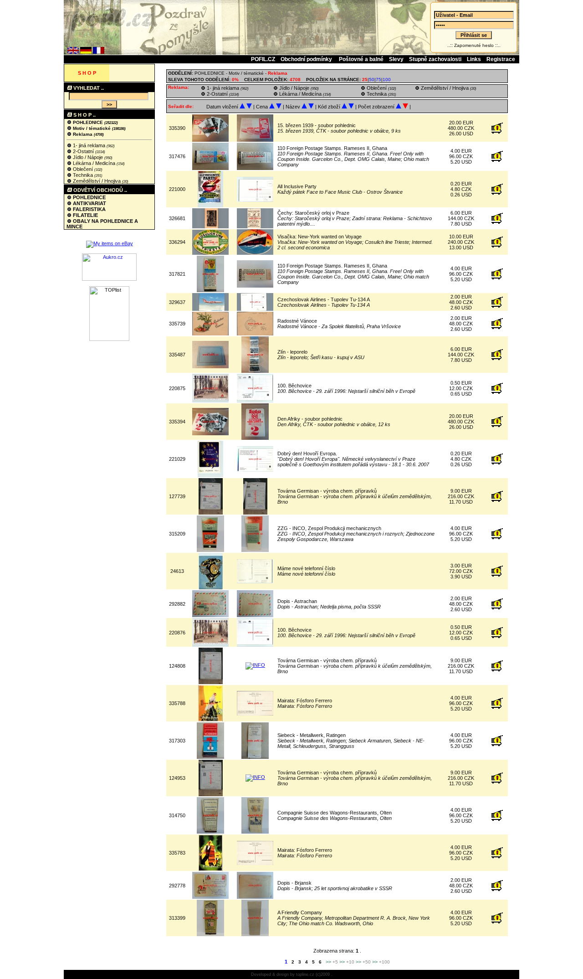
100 (387, 79)
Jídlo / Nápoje (88, 157)
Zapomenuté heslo (474, 45)
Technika (83, 175)
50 (371, 79)
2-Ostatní (83, 151)
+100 (384, 961)
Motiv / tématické (92, 128)
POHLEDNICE (88, 122)
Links (474, 59)
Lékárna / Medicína (94, 163)
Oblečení (83, 169)
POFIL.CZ (263, 59)
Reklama (82, 134)
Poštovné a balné (361, 59)
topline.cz (305, 974)
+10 (350, 961)
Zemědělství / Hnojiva (97, 181)
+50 (367, 961)
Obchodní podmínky (307, 59)
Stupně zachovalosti (435, 59)
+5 (335, 961)
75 (378, 79)
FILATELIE (85, 215)
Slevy (396, 59)
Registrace (500, 59)
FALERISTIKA (89, 209)
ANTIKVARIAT (89, 203)
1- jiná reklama (89, 145)
